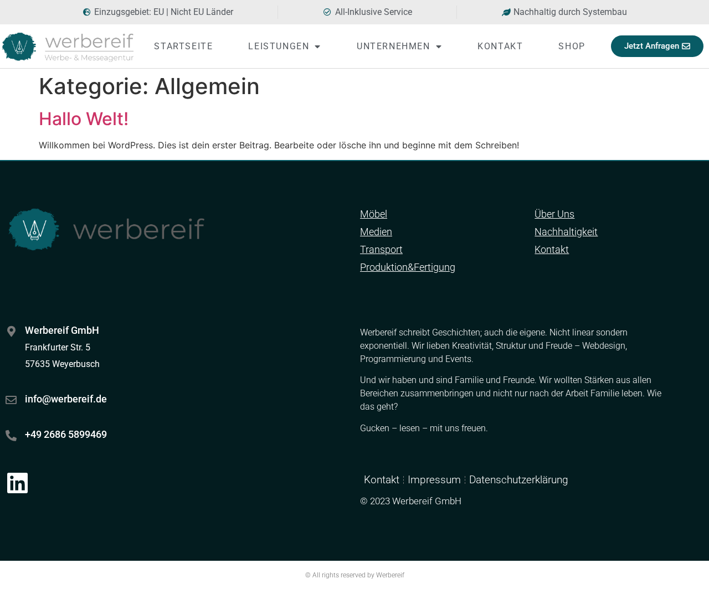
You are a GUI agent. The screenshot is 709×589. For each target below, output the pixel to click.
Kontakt (500, 46)
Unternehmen (393, 46)
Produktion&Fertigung (407, 267)
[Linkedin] (17, 482)
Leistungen (278, 46)
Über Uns (554, 214)
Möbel (373, 214)
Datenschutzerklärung (518, 479)
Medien (376, 231)
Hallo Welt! (84, 119)
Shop (571, 46)
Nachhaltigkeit (566, 231)
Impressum (434, 479)
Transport (381, 249)
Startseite (183, 46)
